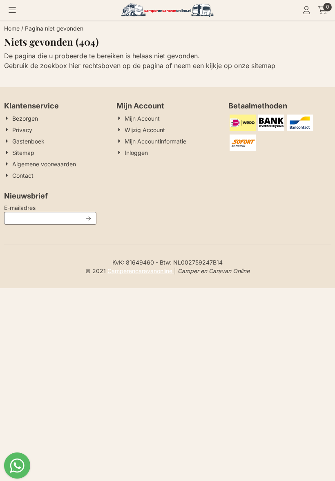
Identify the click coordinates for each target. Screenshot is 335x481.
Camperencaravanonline (140, 270)
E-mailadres (50, 207)
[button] (12, 10)
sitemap (263, 66)
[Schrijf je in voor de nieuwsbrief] (88, 218)
